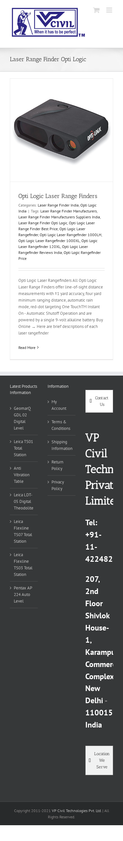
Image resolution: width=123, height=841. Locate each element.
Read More (26, 347)
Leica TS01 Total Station (23, 448)
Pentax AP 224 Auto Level (23, 594)
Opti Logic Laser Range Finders (57, 196)
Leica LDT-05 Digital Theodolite (23, 501)
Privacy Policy (57, 485)
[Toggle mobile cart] (96, 10)
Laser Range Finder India (58, 205)
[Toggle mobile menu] (109, 10)
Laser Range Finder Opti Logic (42, 222)
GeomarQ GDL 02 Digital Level (22, 418)
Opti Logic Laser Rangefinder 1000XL (49, 240)
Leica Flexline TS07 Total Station (23, 531)
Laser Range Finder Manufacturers (68, 211)
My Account (58, 405)
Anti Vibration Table (22, 474)
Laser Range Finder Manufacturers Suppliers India (59, 216)
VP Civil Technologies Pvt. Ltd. (76, 810)
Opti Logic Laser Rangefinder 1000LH (70, 234)
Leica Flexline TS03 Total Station (23, 564)
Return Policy (57, 465)
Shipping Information (61, 445)
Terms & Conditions (60, 425)
